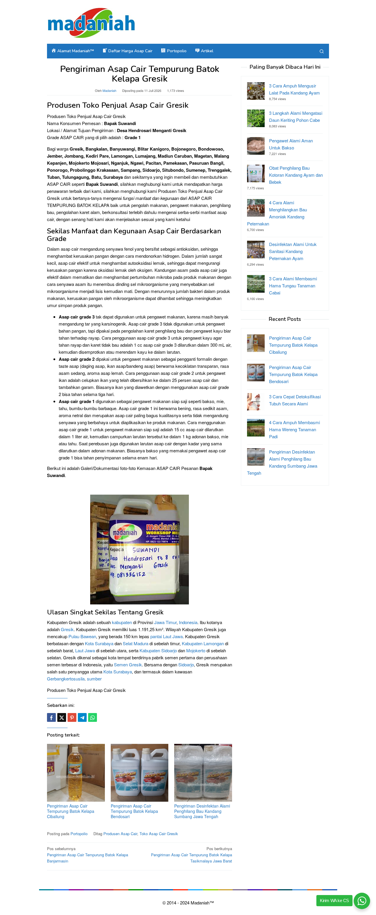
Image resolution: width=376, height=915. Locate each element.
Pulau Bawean (82, 636)
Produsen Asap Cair (120, 833)
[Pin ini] (72, 717)
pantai (156, 636)
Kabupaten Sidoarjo (158, 650)
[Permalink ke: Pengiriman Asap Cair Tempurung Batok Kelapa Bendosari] (140, 773)
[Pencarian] (321, 51)
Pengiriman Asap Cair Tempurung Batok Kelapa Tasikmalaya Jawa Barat (191, 855)
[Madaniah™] (91, 22)
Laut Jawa (173, 636)
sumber (94, 678)
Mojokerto (195, 650)
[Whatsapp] (92, 717)
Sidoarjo (186, 664)
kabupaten (122, 622)
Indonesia (188, 622)
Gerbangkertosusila (66, 678)
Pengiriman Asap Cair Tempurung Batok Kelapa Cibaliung (70, 811)
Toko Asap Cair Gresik (159, 833)
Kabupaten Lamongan (203, 643)
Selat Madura (135, 643)
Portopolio (79, 833)
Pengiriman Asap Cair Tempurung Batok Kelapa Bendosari (134, 811)
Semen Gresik (128, 664)
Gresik (67, 629)
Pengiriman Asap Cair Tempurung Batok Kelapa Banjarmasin (87, 855)
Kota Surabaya (99, 643)
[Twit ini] (61, 717)
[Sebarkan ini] (51, 717)
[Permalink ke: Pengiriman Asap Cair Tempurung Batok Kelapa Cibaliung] (76, 773)
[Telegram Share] (82, 717)
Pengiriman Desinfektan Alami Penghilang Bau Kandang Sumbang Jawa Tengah (202, 811)
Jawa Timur (165, 622)
